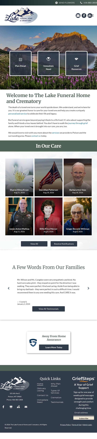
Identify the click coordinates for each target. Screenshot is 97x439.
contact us (36, 136)
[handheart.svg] (48, 62)
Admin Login (87, 425)
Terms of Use (76, 425)
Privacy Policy (65, 425)
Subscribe (83, 418)
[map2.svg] (18, 408)
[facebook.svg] (3, 408)
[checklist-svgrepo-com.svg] (20, 62)
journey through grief (78, 123)
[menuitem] (43, 384)
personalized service (17, 113)
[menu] (92, 15)
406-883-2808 (17, 400)
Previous (8, 288)
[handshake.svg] (76, 62)
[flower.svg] (11, 408)
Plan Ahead (20, 66)
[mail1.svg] (26, 408)
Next (88, 288)
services (55, 132)
